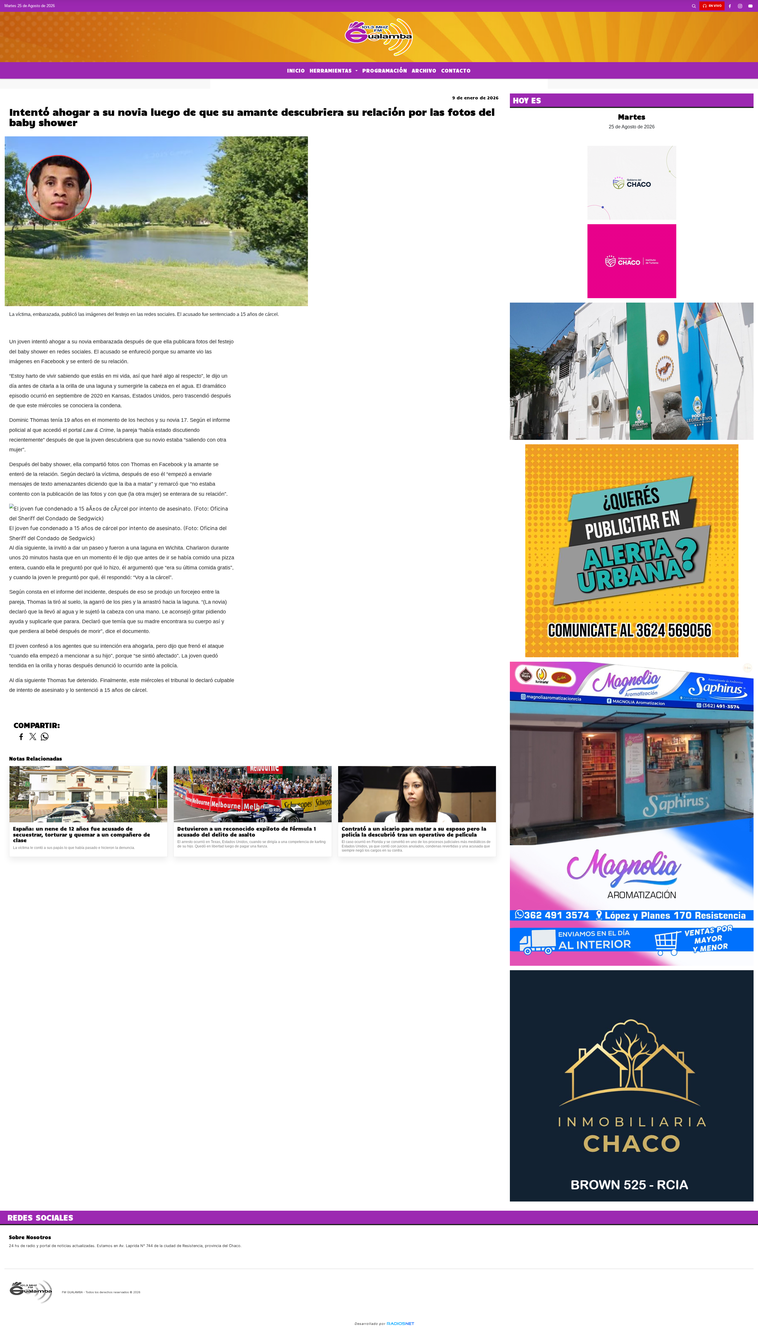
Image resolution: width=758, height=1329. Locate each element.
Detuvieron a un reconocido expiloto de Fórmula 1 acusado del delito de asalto (246, 831)
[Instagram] (740, 6)
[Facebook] (730, 6)
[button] (694, 6)
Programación (384, 70)
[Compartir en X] (32, 737)
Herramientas (332, 70)
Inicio (296, 70)
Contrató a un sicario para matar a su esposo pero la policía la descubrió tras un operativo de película (414, 831)
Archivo (424, 70)
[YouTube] (751, 6)
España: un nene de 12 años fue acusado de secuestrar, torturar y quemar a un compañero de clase (81, 834)
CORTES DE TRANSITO (379, 83)
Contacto (456, 70)
